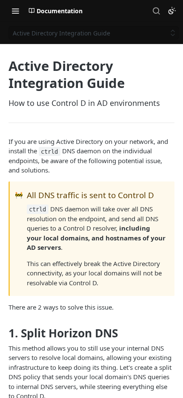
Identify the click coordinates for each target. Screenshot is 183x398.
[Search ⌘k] (156, 11)
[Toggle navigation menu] (15, 11)
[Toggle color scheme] (172, 11)
